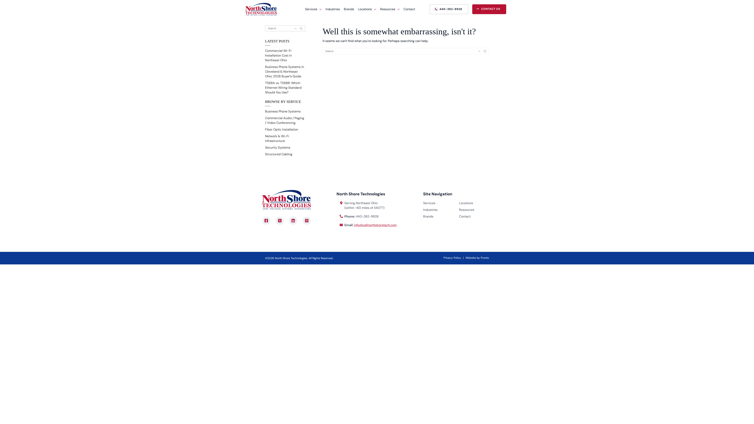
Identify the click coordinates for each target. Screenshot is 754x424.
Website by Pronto (477, 258)
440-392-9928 (450, 9)
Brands (349, 9)
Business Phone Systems (283, 111)
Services (429, 203)
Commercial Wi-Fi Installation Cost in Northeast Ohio (278, 55)
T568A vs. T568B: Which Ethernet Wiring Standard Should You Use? (283, 87)
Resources (466, 210)
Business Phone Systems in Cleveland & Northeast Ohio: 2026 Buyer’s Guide (284, 71)
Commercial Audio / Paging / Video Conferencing (284, 120)
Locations (466, 203)
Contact (409, 9)
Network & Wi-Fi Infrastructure (277, 138)
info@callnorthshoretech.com (375, 225)
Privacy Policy (452, 258)
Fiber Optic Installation (281, 129)
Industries (333, 9)
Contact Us (490, 9)
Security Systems (277, 147)
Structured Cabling (278, 154)
